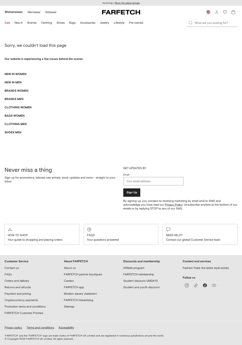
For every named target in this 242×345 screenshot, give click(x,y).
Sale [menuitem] (7, 22)
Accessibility (66, 327)
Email (126, 174)
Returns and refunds (18, 287)
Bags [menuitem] (72, 22)
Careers (69, 280)
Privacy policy (13, 327)
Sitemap (69, 306)
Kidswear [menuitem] (51, 12)
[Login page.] (217, 12)
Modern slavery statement (80, 293)
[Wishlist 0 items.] (225, 12)
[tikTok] (196, 285)
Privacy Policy (174, 204)
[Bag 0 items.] (233, 12)
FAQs (91, 235)
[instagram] (187, 285)
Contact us (12, 267)
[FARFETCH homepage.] (121, 12)
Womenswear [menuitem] (14, 12)
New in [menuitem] (19, 22)
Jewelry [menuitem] (104, 22)
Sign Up (131, 192)
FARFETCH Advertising (78, 300)
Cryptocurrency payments (21, 300)
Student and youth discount (141, 287)
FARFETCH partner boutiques (83, 274)
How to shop (18, 235)
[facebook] (205, 285)
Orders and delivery (17, 280)
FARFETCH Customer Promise (24, 312)
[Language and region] (208, 12)
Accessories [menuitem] (87, 22)
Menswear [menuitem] (34, 12)
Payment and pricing (18, 293)
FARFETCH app (74, 287)
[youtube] (214, 285)
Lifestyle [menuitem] (119, 22)
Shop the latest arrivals (127, 3)
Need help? (174, 235)
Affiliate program (133, 267)
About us (70, 267)
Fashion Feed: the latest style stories (206, 267)
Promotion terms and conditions (25, 306)
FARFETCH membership (138, 274)
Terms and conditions (40, 327)
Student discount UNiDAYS (140, 280)
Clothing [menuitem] (46, 22)
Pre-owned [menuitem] (136, 22)
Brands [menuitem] (31, 22)
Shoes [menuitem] (61, 22)
